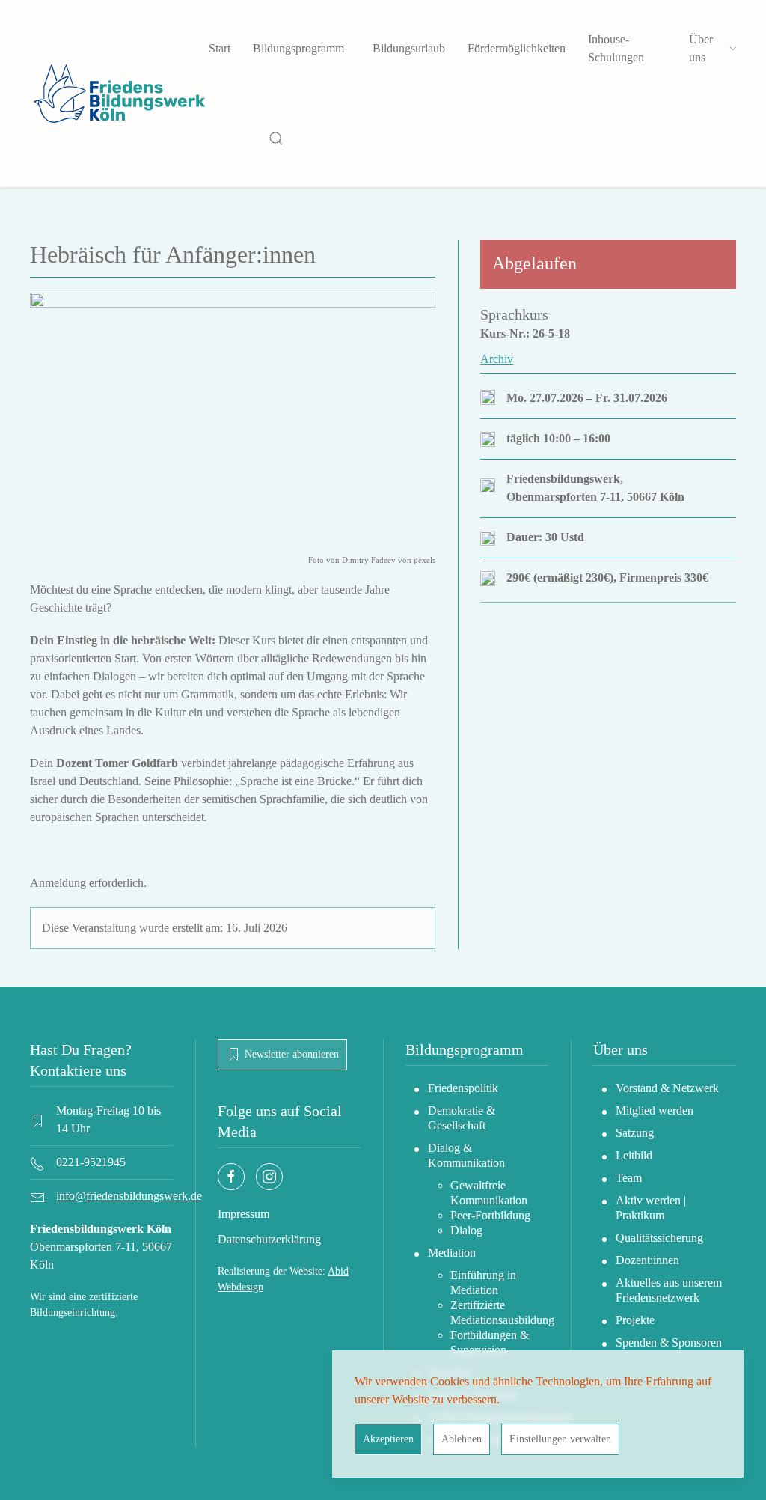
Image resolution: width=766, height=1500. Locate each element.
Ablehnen (461, 1439)
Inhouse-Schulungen (616, 48)
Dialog (466, 1230)
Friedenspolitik (463, 1088)
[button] (276, 138)
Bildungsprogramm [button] (298, 48)
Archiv (496, 359)
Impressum (243, 1213)
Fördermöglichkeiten (517, 48)
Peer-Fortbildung (490, 1215)
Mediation (452, 1252)
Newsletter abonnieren (292, 1054)
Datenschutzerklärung (269, 1239)
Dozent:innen (647, 1260)
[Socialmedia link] (231, 1176)
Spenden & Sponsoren (669, 1342)
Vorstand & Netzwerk (667, 1088)
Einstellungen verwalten (560, 1439)
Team (629, 1177)
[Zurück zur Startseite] (119, 93)
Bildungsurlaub (409, 48)
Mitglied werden (654, 1110)
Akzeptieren (388, 1439)
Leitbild (634, 1155)
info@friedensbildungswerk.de (129, 1195)
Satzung (635, 1132)
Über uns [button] (701, 48)
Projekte (635, 1320)
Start (219, 48)
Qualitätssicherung (659, 1237)
